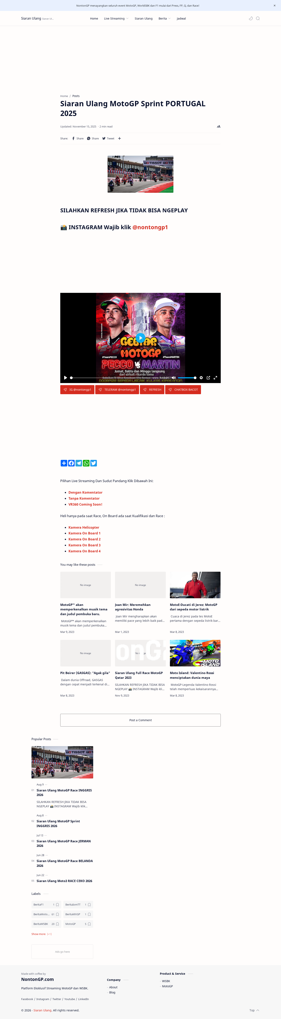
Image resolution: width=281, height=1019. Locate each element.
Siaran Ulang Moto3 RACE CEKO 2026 (64, 881)
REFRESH (155, 389)
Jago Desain (107, 1010)
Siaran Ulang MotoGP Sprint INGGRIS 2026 (58, 823)
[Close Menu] (274, 5)
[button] (251, 18)
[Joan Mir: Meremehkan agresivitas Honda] (140, 585)
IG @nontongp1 (80, 389)
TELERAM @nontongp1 (120, 389)
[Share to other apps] (119, 138)
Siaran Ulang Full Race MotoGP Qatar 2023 (139, 675)
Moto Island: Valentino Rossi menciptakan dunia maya (192, 675)
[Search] (258, 18)
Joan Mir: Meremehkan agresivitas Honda (133, 607)
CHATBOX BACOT (186, 389)
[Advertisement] (140, 57)
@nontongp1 (150, 227)
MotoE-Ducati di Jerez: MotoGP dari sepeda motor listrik (193, 607)
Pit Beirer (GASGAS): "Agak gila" (85, 673)
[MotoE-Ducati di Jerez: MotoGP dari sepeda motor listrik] (195, 585)
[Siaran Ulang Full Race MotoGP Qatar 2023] (140, 653)
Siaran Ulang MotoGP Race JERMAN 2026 (64, 843)
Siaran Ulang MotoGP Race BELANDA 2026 (65, 863)
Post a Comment (140, 720)
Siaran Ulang (31, 18)
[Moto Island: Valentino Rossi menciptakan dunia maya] (195, 653)
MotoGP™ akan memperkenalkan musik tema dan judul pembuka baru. (83, 609)
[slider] (114, 378)
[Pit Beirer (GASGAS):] (85, 653)
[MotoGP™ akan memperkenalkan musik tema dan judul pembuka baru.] (85, 585)
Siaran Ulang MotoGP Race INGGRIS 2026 (64, 792)
